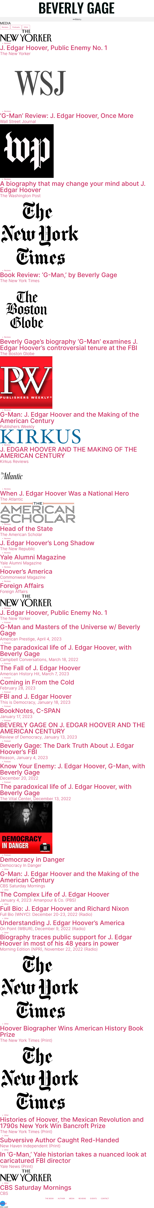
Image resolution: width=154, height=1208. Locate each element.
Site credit (4, 1207)
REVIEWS (82, 1198)
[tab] (5, 27)
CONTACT (105, 1198)
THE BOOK (49, 1198)
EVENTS (93, 1198)
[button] (77, 19)
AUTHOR (61, 1198)
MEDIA (71, 1198)
